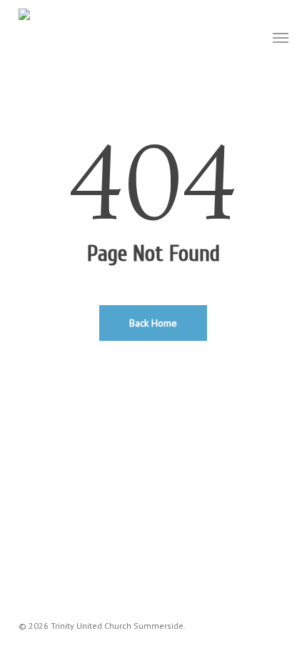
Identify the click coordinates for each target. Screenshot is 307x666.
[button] (280, 37)
